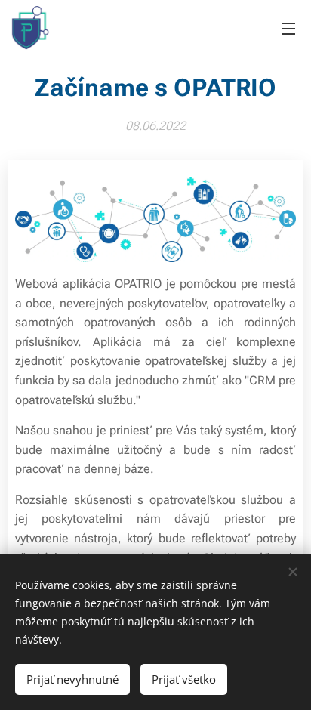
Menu (288, 28)
